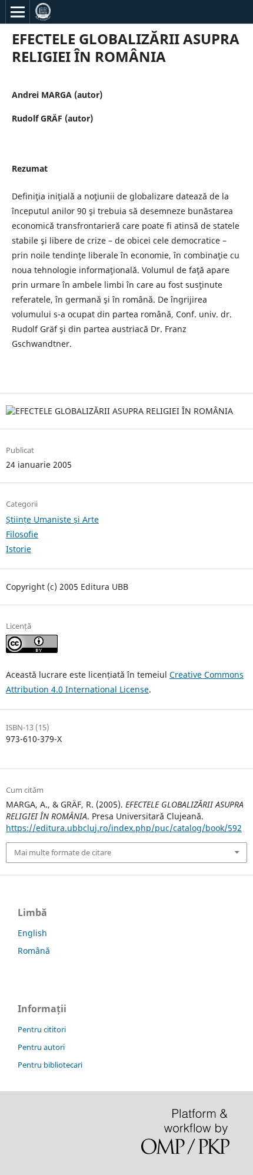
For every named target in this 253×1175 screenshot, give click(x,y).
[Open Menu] (17, 12)
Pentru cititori (42, 1029)
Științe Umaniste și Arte (52, 519)
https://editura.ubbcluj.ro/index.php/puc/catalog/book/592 (124, 827)
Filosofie (22, 534)
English (32, 932)
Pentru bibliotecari (50, 1064)
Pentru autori (41, 1047)
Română (34, 950)
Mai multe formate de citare (62, 852)
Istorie (18, 548)
